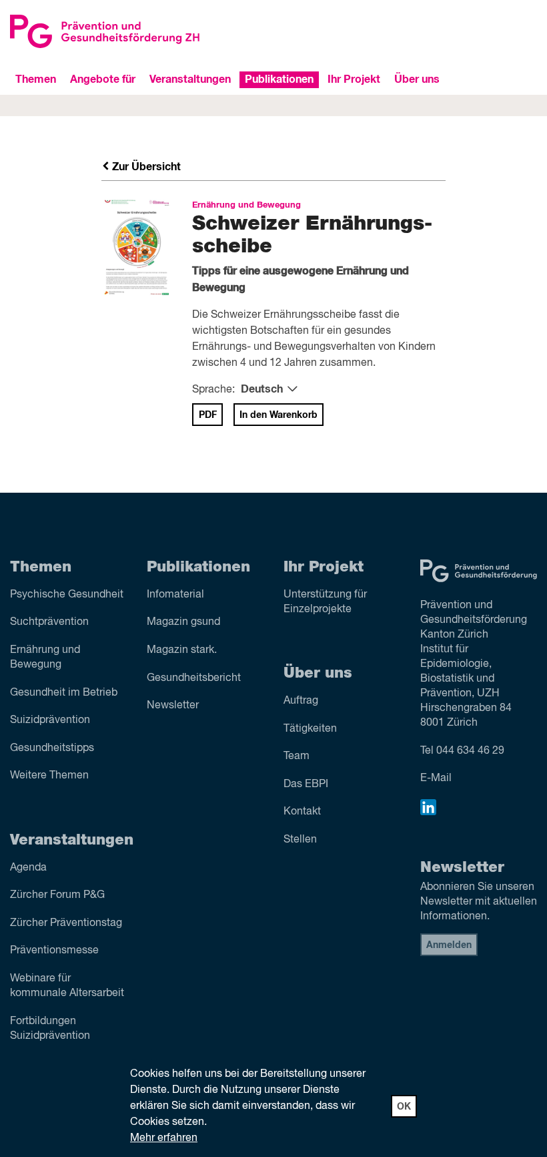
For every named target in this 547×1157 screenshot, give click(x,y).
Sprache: (213, 390)
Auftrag (301, 701)
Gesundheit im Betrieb (63, 693)
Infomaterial (175, 595)
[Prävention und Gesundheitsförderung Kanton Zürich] (136, 31)
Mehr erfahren (163, 1138)
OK (404, 1107)
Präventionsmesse (54, 950)
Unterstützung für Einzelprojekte (325, 602)
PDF (208, 415)
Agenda (28, 868)
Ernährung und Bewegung (45, 657)
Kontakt (302, 811)
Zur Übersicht (145, 167)
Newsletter (173, 705)
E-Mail (436, 778)
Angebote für (102, 79)
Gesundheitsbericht (194, 678)
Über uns (417, 79)
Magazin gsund (183, 622)
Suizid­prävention (50, 720)
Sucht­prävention (49, 622)
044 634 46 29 (470, 751)
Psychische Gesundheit (66, 595)
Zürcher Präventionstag (66, 923)
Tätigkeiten (310, 729)
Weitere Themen (49, 775)
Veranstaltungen (190, 79)
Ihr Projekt (354, 79)
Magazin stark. (182, 650)
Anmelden (449, 945)
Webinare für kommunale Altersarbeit (67, 986)
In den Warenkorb (278, 415)
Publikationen (279, 79)
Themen (35, 79)
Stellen (300, 840)
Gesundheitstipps (52, 748)
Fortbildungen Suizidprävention (50, 1029)
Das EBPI (306, 784)
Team (297, 756)
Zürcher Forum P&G (57, 895)
